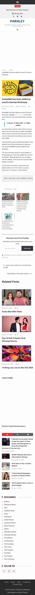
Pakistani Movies (10, 535)
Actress (7, 502)
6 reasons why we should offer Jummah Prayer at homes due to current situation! (8, 225)
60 (17, 308)
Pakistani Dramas (10, 532)
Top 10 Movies (9, 559)
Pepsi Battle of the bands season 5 (18, 273)
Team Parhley (22, 106)
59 (17, 334)
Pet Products (8, 550)
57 (18, 364)
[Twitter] (17, 16)
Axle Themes (23, 592)
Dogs (6, 514)
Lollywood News (10, 523)
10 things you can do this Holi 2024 (17, 368)
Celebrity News (9, 511)
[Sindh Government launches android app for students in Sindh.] (8, 196)
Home (7, 582)
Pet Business (8, 541)
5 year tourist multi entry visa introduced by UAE (17, 266)
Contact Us (26, 582)
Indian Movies (9, 520)
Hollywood (7, 517)
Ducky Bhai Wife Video (12, 311)
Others (4, 109)
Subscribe (27, 248)
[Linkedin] (21, 16)
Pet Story (7, 553)
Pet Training (8, 556)
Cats (5, 508)
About (13, 582)
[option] (17, 10)
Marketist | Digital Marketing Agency (13, 426)
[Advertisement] (17, 49)
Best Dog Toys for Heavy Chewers (17, 10)
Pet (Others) (8, 538)
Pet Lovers (8, 547)
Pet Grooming (9, 544)
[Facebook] (13, 16)
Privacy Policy (17, 584)
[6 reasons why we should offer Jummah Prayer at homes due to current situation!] (8, 216)
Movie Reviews (9, 526)
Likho (19, 582)
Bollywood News (10, 505)
